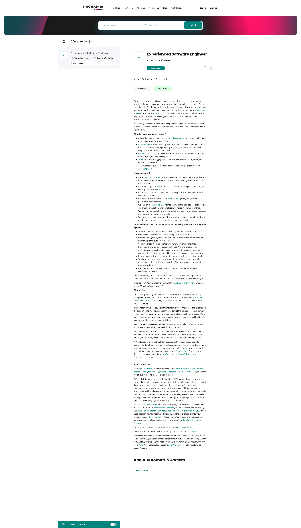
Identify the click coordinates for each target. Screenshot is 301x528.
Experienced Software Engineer (89, 53)
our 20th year (146, 368)
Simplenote (153, 371)
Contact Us (154, 8)
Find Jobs (116, 8)
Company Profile (141, 470)
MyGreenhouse (185, 427)
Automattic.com (145, 169)
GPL (139, 407)
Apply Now (155, 68)
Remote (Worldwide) (143, 79)
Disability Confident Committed (151, 410)
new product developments (173, 138)
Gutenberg (143, 153)
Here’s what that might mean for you (183, 410)
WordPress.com (161, 113)
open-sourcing (174, 198)
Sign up (213, 8)
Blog (165, 8)
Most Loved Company (164, 407)
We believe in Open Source (145, 404)
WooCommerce (145, 144)
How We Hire (167, 354)
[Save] (117, 53)
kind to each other (152, 177)
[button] (210, 68)
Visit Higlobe (176, 8)
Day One (180, 371)
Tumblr (141, 159)
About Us (141, 8)
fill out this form (154, 417)
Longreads (171, 371)
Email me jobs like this (78, 524)
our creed (161, 189)
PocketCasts (190, 371)
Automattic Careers (158, 60)
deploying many (158, 205)
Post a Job (128, 8)
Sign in (203, 8)
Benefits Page (182, 351)
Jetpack (162, 371)
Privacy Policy (192, 431)
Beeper (137, 371)
